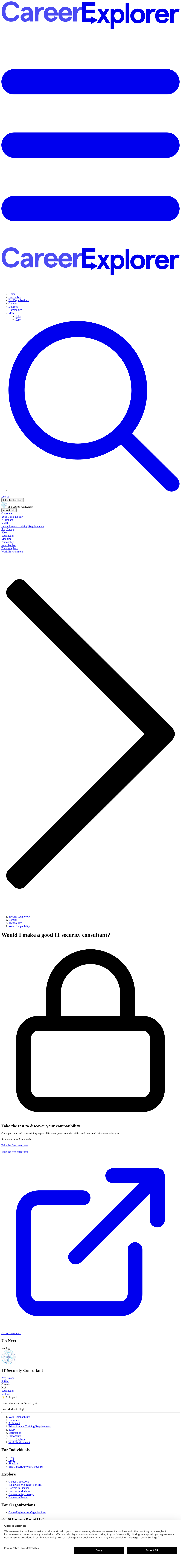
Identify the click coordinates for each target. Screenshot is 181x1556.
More (11, 312)
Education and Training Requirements (29, 1426)
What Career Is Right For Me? (25, 1484)
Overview (14, 1420)
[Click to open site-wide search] (94, 490)
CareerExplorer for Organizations (27, 1512)
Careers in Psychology (21, 1494)
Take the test (12, 500)
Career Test (14, 297)
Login (11, 1460)
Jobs (18, 316)
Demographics (16, 1439)
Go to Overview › (11, 1333)
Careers (12, 303)
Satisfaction (14, 1432)
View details (9, 510)
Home (11, 293)
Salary (12, 1429)
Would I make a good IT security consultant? (55, 935)
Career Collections (18, 1481)
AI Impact (14, 1423)
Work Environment (19, 1442)
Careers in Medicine (19, 1491)
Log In (5, 496)
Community (15, 309)
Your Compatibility (19, 1416)
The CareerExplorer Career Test (26, 1466)
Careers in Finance (18, 1487)
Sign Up (13, 1463)
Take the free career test (14, 1145)
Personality (14, 1435)
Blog (18, 319)
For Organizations (18, 300)
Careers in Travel (18, 1497)
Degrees (13, 306)
